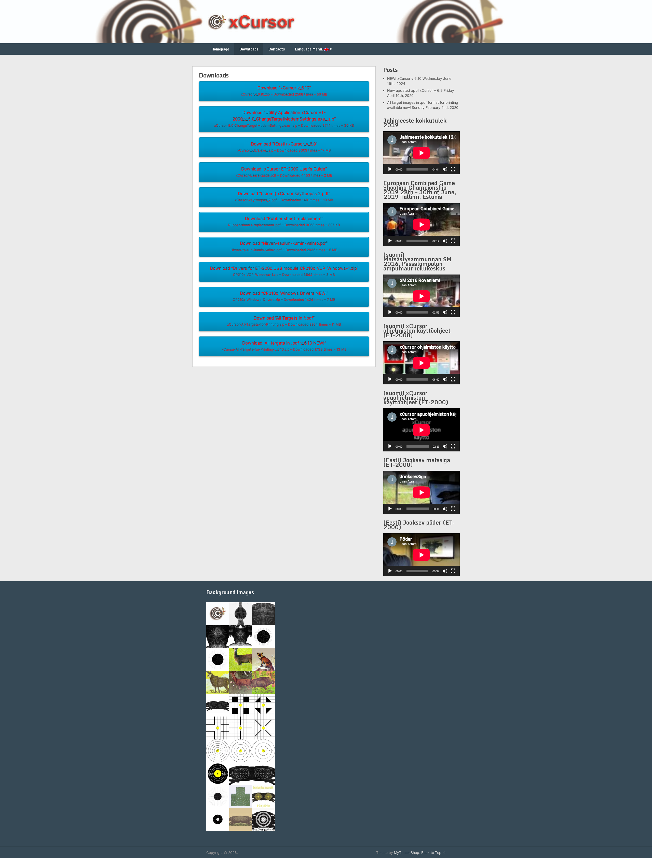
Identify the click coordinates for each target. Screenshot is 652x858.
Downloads (248, 49)
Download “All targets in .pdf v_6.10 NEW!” (284, 346)
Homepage (220, 49)
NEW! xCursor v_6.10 (404, 78)
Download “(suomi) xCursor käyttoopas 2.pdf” (284, 196)
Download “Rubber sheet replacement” (284, 221)
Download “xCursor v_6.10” (284, 90)
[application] (421, 152)
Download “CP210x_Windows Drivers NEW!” (284, 296)
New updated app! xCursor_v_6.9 (415, 90)
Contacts (276, 49)
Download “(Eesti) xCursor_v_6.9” (284, 146)
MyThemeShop (406, 852)
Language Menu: (309, 49)
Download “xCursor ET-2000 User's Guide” (284, 171)
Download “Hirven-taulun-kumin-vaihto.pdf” (283, 246)
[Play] (389, 169)
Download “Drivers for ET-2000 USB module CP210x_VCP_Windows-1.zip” (284, 271)
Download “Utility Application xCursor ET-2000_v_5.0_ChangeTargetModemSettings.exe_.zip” (284, 118)
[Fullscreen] (453, 169)
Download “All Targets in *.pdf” (284, 321)
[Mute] (444, 169)
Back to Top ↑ (433, 852)
